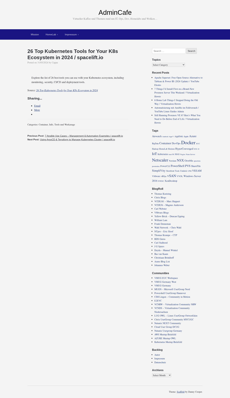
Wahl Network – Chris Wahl (167, 227)
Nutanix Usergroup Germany (168, 330)
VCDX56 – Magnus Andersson (169, 205)
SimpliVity (159, 170)
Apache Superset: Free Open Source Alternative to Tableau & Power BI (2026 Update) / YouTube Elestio (178, 81)
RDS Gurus (159, 239)
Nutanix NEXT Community (167, 323)
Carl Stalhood (161, 242)
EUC (198, 143)
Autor (157, 354)
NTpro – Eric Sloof (163, 231)
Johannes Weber (162, 265)
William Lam (160, 220)
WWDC (161, 181)
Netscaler (160, 160)
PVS (187, 166)
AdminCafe (115, 12)
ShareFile (196, 166)
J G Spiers (159, 246)
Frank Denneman (162, 223)
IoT (154, 153)
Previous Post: (75, 135)
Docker (188, 142)
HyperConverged (184, 148)
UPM (189, 171)
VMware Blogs (161, 212)
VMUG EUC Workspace (166, 278)
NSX (180, 160)
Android (165, 136)
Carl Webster (160, 208)
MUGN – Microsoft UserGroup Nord (172, 289)
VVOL (180, 176)
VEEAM (197, 170)
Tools (177, 170)
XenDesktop (171, 180)
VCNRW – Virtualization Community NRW (175, 304)
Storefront (170, 170)
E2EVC (158, 300)
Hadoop (155, 148)
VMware (156, 176)
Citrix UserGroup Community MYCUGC (174, 319)
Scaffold (181, 391)
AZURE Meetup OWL (165, 338)
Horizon (171, 148)
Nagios (182, 154)
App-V (171, 136)
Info (51, 124)
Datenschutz (160, 362)
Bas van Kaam (161, 253)
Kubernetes (163, 154)
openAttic (197, 161)
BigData (155, 143)
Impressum (71, 34)
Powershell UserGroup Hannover (170, 293)
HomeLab (51, 34)
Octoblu (189, 160)
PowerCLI (165, 166)
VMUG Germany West (165, 281)
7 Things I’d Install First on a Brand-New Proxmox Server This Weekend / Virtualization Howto (176, 92)
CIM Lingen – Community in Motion (172, 296)
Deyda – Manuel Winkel (166, 250)
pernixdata (156, 166)
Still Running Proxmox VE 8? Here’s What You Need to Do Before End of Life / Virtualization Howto (177, 119)
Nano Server (190, 154)
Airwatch (157, 136)
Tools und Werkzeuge (64, 124)
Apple (186, 136)
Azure (192, 136)
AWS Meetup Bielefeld (165, 334)
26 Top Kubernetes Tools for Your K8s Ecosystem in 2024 (67, 90)
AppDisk (178, 136)
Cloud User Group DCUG (166, 326)
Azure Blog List (162, 261)
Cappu (55, 62)
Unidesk (183, 170)
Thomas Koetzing (162, 193)
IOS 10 (196, 149)
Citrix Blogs (160, 197)
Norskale (172, 160)
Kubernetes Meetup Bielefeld (168, 342)
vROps (164, 176)
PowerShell (177, 166)
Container (43, 124)
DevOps (176, 143)
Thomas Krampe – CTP (165, 235)
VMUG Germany (162, 285)
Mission (35, 34)
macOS (171, 154)
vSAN (171, 175)
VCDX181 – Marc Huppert (167, 201)
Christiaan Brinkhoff (164, 257)
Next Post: (71, 139)
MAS (177, 154)
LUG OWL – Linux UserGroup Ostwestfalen (175, 315)
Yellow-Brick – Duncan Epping (169, 216)
